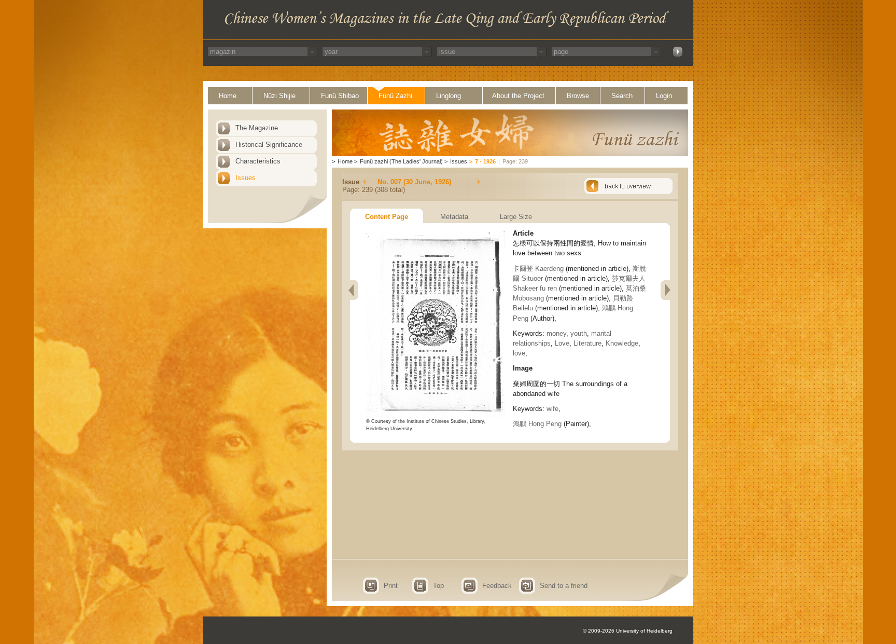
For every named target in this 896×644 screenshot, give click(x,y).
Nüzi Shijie (279, 96)
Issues (245, 178)
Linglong (448, 96)
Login (664, 96)
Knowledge (622, 343)
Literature (587, 343)
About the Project (518, 96)
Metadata (454, 217)
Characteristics (258, 161)
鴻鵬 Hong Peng (537, 424)
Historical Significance (268, 144)
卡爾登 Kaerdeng (538, 268)
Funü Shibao (340, 96)
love (519, 353)
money (556, 333)
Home (227, 96)
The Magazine (256, 128)
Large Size (516, 217)
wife (552, 409)
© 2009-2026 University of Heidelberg (628, 631)
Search (622, 96)
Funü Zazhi (395, 96)
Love (562, 343)
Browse (578, 96)
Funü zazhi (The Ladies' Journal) (401, 161)
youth (578, 333)
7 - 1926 (485, 161)
